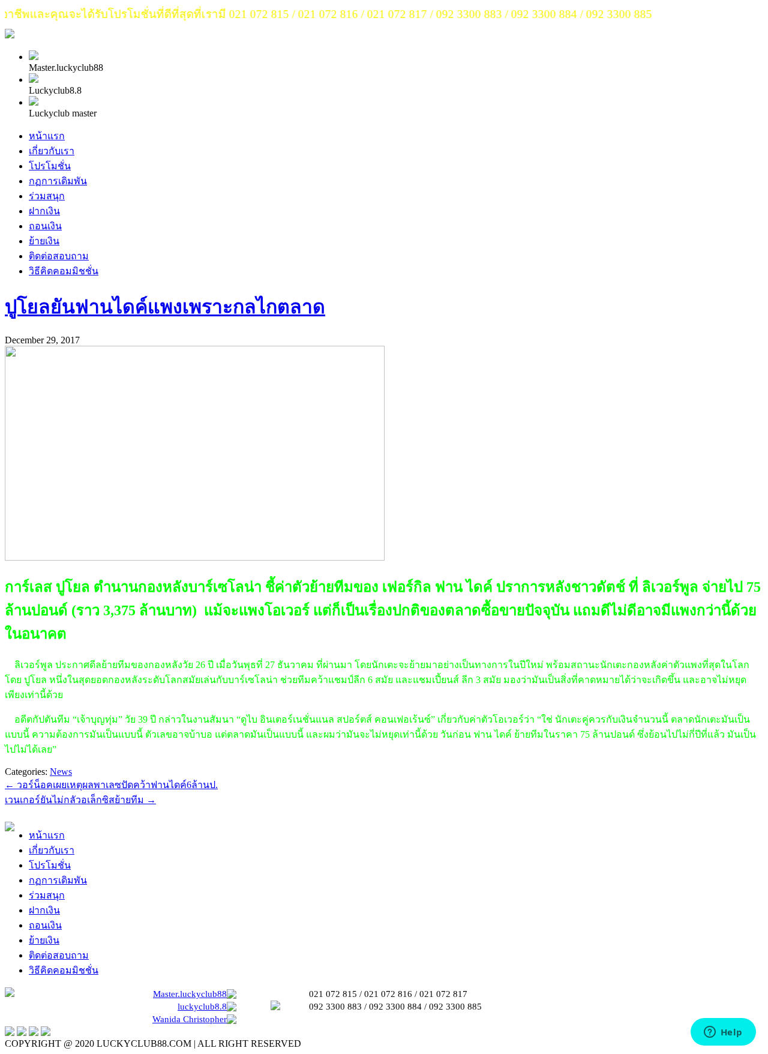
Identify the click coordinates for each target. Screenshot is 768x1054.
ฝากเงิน (44, 211)
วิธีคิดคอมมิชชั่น (63, 271)
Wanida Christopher (189, 1019)
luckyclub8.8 (202, 1006)
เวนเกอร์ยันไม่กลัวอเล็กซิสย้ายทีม (80, 800)
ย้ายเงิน (44, 241)
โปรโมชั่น (50, 166)
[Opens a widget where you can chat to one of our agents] (723, 1033)
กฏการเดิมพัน (58, 181)
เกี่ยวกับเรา (51, 151)
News (61, 771)
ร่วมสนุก (47, 196)
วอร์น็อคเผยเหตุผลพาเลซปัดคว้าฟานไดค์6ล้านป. (111, 785)
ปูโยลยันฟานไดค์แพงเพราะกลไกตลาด (165, 307)
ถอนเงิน (45, 226)
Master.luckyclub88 (190, 994)
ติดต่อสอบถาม (59, 256)
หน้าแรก (47, 136)
